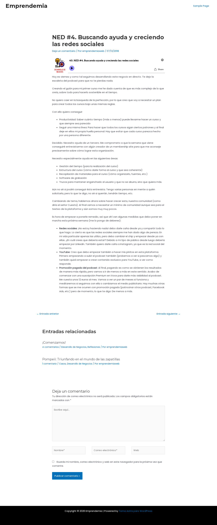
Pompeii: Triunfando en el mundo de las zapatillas (81, 359)
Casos (62, 363)
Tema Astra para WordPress (135, 511)
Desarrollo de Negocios (73, 347)
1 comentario (49, 363)
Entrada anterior (48, 313)
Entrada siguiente (168, 313)
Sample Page (201, 5)
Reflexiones (94, 347)
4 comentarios (50, 347)
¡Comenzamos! (54, 342)
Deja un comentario (63, 51)
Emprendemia (26, 5)
